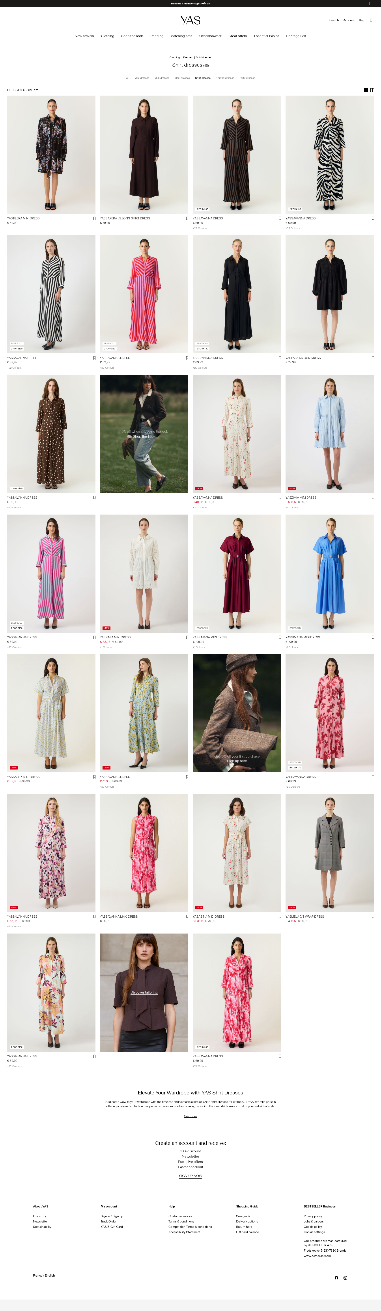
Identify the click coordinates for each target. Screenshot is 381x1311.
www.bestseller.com (317, 1256)
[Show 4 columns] (366, 90)
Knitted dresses (225, 77)
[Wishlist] (371, 20)
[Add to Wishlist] (94, 218)
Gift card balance (247, 1232)
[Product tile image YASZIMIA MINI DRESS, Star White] (144, 574)
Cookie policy (313, 1227)
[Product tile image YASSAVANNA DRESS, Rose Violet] (51, 574)
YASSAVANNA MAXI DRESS (119, 917)
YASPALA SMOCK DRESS (303, 358)
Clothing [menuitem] (107, 36)
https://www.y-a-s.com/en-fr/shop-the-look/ (134, 377)
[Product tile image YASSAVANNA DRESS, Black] (51, 294)
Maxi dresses (182, 77)
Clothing (175, 57)
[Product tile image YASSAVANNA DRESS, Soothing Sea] (51, 993)
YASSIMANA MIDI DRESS (210, 637)
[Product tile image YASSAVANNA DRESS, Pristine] (237, 434)
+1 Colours (292, 507)
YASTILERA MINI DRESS (23, 218)
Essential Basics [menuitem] (266, 36)
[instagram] (345, 1278)
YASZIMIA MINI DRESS (301, 498)
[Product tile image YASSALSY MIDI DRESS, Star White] (51, 713)
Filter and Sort (20, 90)
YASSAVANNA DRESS (208, 218)
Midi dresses (162, 77)
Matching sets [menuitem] (181, 36)
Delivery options (247, 1221)
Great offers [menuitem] (237, 36)
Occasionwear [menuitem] (210, 36)
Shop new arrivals (191, 3)
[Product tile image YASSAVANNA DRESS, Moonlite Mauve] (330, 713)
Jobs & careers (314, 1221)
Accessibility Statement (184, 1232)
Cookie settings (314, 1232)
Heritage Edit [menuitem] (296, 36)
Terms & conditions (181, 1221)
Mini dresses (141, 77)
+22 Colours (200, 228)
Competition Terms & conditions (190, 1227)
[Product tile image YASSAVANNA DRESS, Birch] (330, 155)
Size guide (243, 1216)
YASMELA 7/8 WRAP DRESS (305, 917)
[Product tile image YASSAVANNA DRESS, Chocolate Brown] (237, 155)
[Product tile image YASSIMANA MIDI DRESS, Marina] (330, 574)
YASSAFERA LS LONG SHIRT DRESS (125, 218)
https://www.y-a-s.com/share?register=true (226, 657)
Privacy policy (313, 1216)
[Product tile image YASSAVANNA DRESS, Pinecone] (51, 434)
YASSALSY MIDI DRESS (23, 777)
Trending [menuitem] (156, 36)
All (127, 77)
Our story (39, 1216)
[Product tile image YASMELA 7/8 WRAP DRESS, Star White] (330, 853)
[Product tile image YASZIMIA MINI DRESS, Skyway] (330, 434)
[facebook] (336, 1278)
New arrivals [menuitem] (84, 36)
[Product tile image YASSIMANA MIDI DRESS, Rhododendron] (237, 574)
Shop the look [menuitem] (132, 36)
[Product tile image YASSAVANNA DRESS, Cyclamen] (144, 294)
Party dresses (247, 77)
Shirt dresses (203, 77)
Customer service (180, 1216)
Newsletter (40, 1221)
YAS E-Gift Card (112, 1227)
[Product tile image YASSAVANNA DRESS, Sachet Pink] (237, 993)
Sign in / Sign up (112, 1216)
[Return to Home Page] (190, 20)
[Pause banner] (370, 3)
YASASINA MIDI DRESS (209, 917)
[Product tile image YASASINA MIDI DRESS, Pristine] (237, 853)
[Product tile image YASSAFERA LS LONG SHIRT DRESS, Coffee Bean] (144, 155)
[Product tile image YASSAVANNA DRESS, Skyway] (144, 713)
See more (190, 1116)
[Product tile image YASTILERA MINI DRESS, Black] (51, 155)
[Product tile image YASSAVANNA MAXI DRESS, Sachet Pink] (144, 853)
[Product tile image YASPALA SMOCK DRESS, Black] (330, 294)
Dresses (188, 57)
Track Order (108, 1221)
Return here (244, 1227)
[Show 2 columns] (372, 90)
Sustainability (42, 1227)
